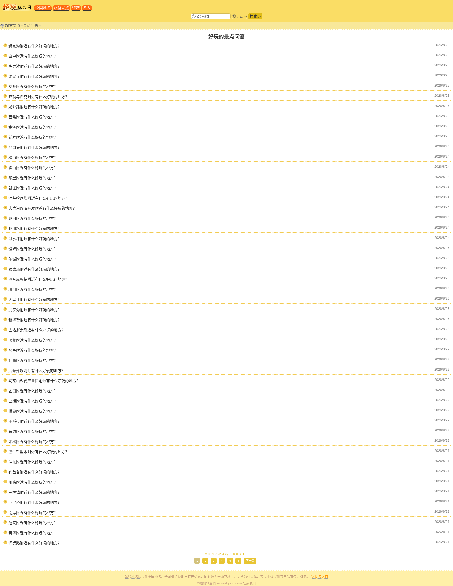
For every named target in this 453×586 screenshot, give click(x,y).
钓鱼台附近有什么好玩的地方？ (34, 472)
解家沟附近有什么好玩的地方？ (34, 46)
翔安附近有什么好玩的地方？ (33, 523)
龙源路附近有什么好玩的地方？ (34, 107)
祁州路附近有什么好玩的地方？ (34, 229)
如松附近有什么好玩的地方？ (33, 442)
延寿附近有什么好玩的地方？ (33, 137)
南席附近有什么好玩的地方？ (33, 513)
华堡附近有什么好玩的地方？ (33, 178)
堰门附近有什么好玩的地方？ (33, 290)
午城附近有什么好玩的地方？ (33, 259)
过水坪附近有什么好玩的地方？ (34, 239)
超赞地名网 (133, 576)
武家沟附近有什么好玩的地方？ (34, 310)
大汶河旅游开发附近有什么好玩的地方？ (42, 208)
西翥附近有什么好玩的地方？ (33, 117)
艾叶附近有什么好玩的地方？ (33, 87)
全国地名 (42, 8)
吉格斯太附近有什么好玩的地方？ (36, 330)
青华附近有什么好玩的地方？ (33, 533)
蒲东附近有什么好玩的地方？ (33, 462)
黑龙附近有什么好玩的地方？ (33, 340)
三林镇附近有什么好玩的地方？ (34, 492)
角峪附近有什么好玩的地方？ (33, 482)
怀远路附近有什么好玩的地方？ (34, 543)
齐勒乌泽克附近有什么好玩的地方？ (38, 97)
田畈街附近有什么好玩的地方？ (34, 421)
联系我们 (249, 583)
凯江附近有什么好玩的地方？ (33, 188)
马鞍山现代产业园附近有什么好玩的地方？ (44, 381)
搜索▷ (255, 16)
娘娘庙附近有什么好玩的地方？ (34, 269)
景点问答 (30, 26)
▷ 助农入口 (319, 576)
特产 (76, 8)
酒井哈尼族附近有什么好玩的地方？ (38, 198)
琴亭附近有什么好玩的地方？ (33, 350)
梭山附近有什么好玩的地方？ (33, 158)
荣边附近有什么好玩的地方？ (33, 432)
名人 (87, 8)
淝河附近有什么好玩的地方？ (33, 219)
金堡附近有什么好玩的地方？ (33, 127)
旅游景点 (61, 8)
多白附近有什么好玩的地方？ (33, 168)
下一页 (250, 560)
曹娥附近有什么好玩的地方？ (33, 401)
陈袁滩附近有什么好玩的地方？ (34, 66)
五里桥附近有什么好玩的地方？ (34, 503)
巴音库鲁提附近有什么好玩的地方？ (38, 279)
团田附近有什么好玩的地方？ (33, 391)
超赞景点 (12, 26)
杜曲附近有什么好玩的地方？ (33, 361)
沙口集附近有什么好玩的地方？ (34, 148)
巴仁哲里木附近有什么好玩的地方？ (38, 452)
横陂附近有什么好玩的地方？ (33, 411)
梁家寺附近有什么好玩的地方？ (34, 77)
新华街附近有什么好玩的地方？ (34, 320)
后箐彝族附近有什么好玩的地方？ (36, 371)
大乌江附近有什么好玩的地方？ (34, 300)
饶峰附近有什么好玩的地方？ (33, 249)
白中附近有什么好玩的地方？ (33, 56)
